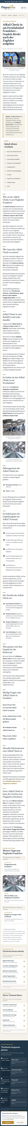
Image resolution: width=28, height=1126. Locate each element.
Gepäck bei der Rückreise (14, 178)
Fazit (8, 186)
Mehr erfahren (10, 1119)
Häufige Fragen (11, 182)
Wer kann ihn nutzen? (12, 155)
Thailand (10, 15)
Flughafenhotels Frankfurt (10, 865)
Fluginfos (15, 15)
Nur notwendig (20, 1122)
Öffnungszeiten (11, 167)
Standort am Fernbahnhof (14, 163)
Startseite (4, 15)
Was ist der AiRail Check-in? (14, 151)
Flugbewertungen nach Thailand (12, 915)
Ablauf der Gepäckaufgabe (14, 171)
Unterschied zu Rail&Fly (13, 159)
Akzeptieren (8, 1122)
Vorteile (9, 174)
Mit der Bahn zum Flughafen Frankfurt (12, 897)
